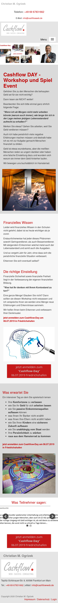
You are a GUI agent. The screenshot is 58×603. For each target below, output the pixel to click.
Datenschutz (43, 599)
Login (54, 599)
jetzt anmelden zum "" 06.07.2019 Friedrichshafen (29, 371)
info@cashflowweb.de (32, 18)
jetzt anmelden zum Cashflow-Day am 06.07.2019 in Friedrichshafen (23, 319)
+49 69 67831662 (34, 12)
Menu (44, 39)
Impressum (29, 599)
